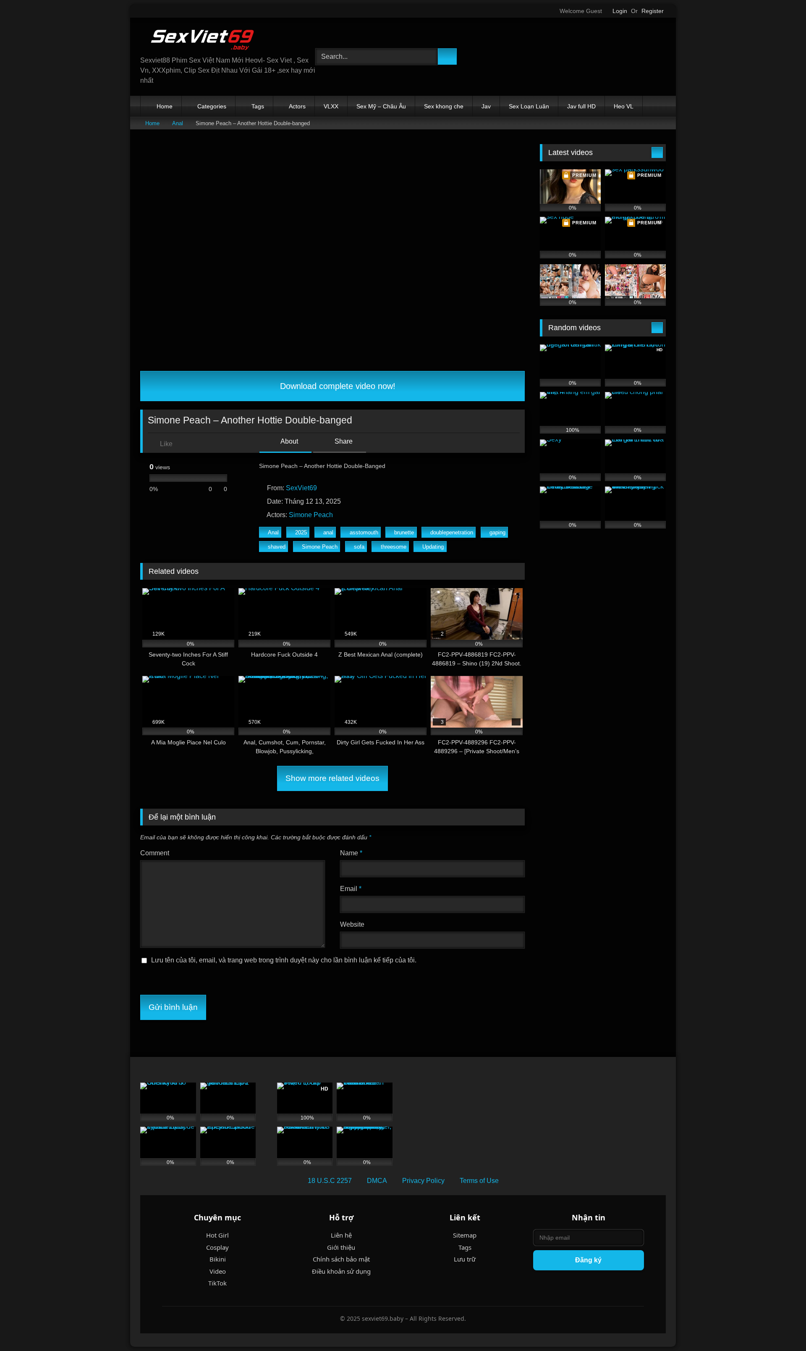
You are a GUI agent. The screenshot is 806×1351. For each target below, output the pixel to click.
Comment (154, 853)
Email (350, 888)
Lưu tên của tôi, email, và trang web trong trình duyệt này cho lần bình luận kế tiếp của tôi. (283, 960)
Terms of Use (479, 1180)
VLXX (331, 106)
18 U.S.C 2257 (330, 1180)
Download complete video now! (336, 386)
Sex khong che (443, 106)
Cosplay (217, 1247)
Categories (211, 106)
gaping (497, 532)
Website (352, 924)
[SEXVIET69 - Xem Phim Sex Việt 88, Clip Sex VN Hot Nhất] (203, 39)
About (288, 441)
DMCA (377, 1180)
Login (619, 11)
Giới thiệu (341, 1247)
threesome (393, 547)
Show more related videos (332, 778)
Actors (297, 106)
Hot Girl (217, 1235)
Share (343, 441)
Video (217, 1271)
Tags (257, 106)
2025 (301, 532)
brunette (404, 532)
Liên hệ (341, 1235)
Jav (486, 106)
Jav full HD (581, 106)
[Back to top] (780, 1326)
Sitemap (464, 1235)
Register (652, 11)
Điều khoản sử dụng (341, 1271)
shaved (276, 547)
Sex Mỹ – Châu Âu (381, 106)
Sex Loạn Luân (529, 106)
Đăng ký (588, 1260)
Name (351, 853)
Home (165, 106)
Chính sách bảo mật (341, 1259)
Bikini (217, 1259)
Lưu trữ (465, 1259)
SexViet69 (301, 488)
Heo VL (623, 106)
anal (328, 532)
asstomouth (364, 532)
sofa (359, 547)
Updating (433, 547)
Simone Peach (311, 514)
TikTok (217, 1283)
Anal (177, 123)
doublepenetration (451, 532)
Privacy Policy (423, 1180)
